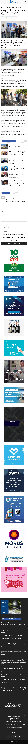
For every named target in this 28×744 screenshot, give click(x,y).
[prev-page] (2, 188)
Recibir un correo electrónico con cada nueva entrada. (13, 240)
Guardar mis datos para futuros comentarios (13, 234)
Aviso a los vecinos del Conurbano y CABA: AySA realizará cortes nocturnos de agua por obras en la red (13, 645)
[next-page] (4, 188)
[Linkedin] (15, 17)
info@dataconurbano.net (14, 719)
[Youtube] (19, 736)
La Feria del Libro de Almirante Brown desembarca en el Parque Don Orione (17, 146)
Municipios (7, 4)
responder (8, 204)
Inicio (2, 4)
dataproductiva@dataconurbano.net (14, 721)
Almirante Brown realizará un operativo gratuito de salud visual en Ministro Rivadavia (16, 168)
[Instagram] (12, 736)
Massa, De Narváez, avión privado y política (11, 674)
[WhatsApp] (6, 17)
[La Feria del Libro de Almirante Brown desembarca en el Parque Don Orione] (4, 146)
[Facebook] (12, 17)
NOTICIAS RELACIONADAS (9, 141)
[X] (9, 17)
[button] (2, 2)
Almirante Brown (13, 4)
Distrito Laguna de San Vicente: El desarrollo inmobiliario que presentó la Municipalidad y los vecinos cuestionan (12, 668)
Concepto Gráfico (14, 741)
